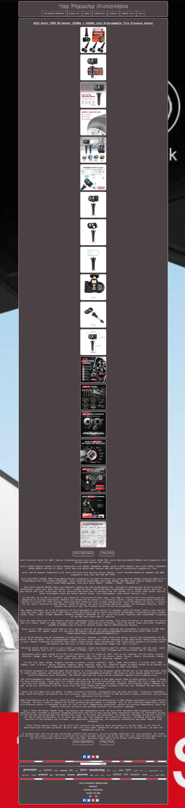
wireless (152, 775)
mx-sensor (60, 774)
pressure (30, 769)
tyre (128, 769)
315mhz (108, 775)
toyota (33, 775)
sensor (117, 774)
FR (96, 796)
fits (71, 770)
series (96, 775)
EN (90, 796)
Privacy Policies (93, 790)
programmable (153, 770)
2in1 (108, 770)
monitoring (97, 769)
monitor (135, 774)
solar (56, 770)
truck (146, 771)
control (135, 770)
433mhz (71, 774)
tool (141, 770)
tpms (83, 769)
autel (121, 770)
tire (126, 774)
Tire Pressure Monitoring (93, 783)
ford (40, 770)
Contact (93, 786)
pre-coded (160, 775)
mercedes (25, 775)
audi (91, 775)
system (48, 769)
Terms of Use (93, 793)
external (63, 770)
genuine (82, 774)
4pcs (51, 775)
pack (161, 771)
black (102, 775)
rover (76, 770)
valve (145, 774)
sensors (43, 774)
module (114, 771)
